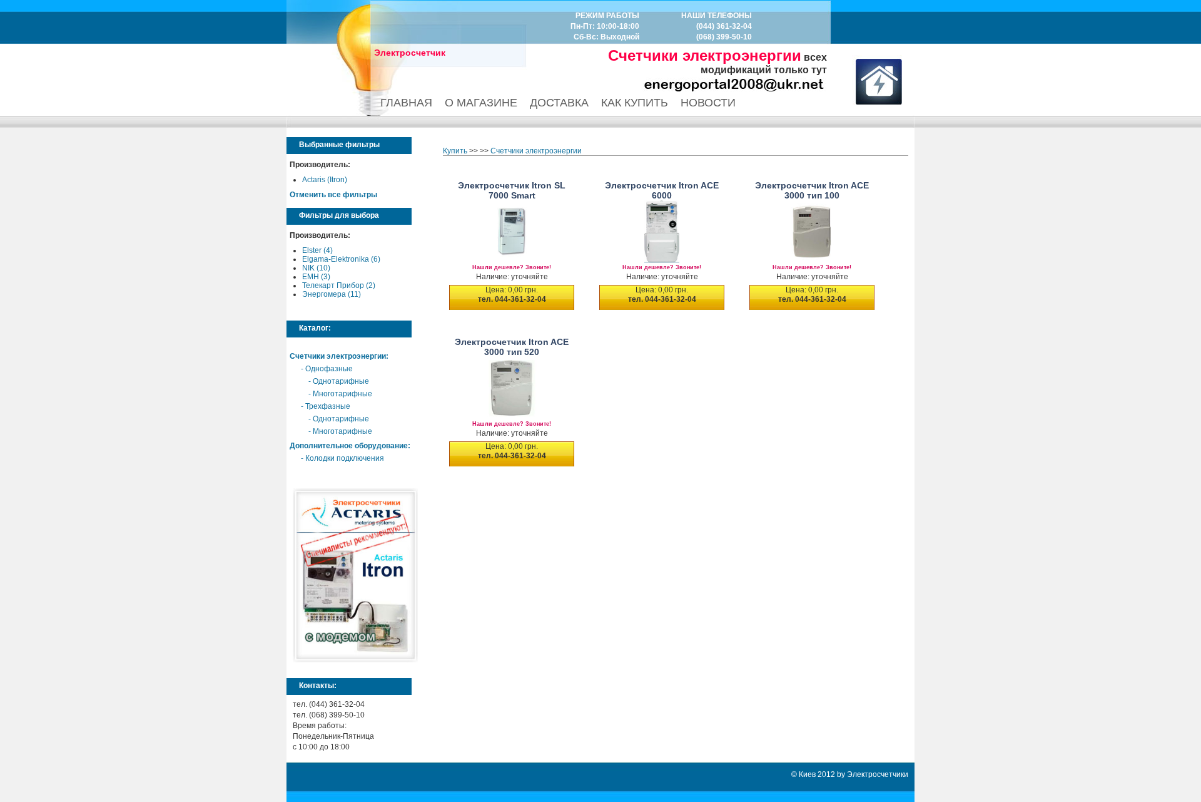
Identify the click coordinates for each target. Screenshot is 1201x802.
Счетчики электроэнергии (338, 356)
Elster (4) (317, 250)
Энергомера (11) (331, 294)
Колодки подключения (344, 458)
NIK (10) (316, 268)
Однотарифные (341, 381)
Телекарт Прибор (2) (338, 285)
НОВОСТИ (708, 102)
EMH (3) (316, 276)
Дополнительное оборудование (349, 445)
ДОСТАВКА (559, 102)
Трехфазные (327, 406)
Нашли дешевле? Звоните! (511, 267)
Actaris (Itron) (324, 179)
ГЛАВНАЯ (406, 102)
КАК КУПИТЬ (634, 102)
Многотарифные (342, 393)
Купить (455, 151)
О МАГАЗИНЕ (481, 102)
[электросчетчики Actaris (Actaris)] (355, 659)
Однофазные (329, 368)
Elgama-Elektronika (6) (341, 259)
